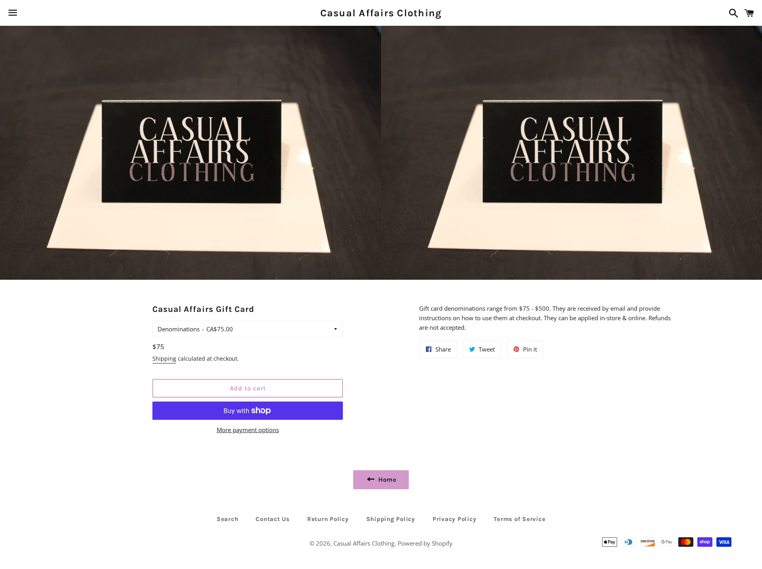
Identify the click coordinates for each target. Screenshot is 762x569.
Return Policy (328, 519)
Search (228, 519)
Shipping (164, 358)
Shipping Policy (390, 519)
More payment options (248, 430)
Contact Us (273, 519)
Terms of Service (519, 519)
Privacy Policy (455, 519)
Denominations (179, 329)
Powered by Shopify (425, 543)
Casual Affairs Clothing (381, 13)
